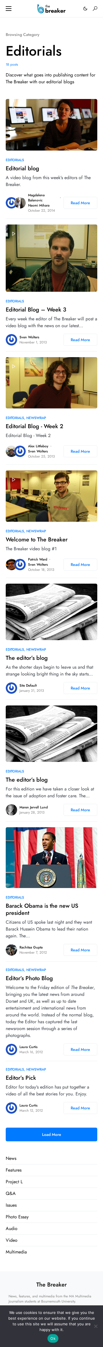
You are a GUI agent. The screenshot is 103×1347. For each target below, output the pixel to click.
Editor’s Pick (21, 1077)
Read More (80, 203)
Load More (51, 1134)
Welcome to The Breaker (37, 539)
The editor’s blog (27, 658)
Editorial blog (22, 168)
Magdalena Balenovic (36, 198)
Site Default (28, 685)
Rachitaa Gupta (31, 947)
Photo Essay (17, 1216)
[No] (96, 1326)
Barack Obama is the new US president (42, 909)
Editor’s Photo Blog (29, 978)
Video (11, 1240)
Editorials (15, 160)
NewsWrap (36, 417)
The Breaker (51, 1285)
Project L (14, 1181)
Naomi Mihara (38, 205)
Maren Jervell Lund (33, 807)
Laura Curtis (28, 1046)
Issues (11, 1205)
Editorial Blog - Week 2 (34, 426)
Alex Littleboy (38, 446)
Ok (53, 1338)
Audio (11, 1228)
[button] (8, 8)
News (11, 1158)
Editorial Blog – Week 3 (36, 309)
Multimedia (16, 1252)
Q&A (11, 1193)
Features (13, 1170)
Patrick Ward (37, 559)
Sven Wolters (29, 337)
